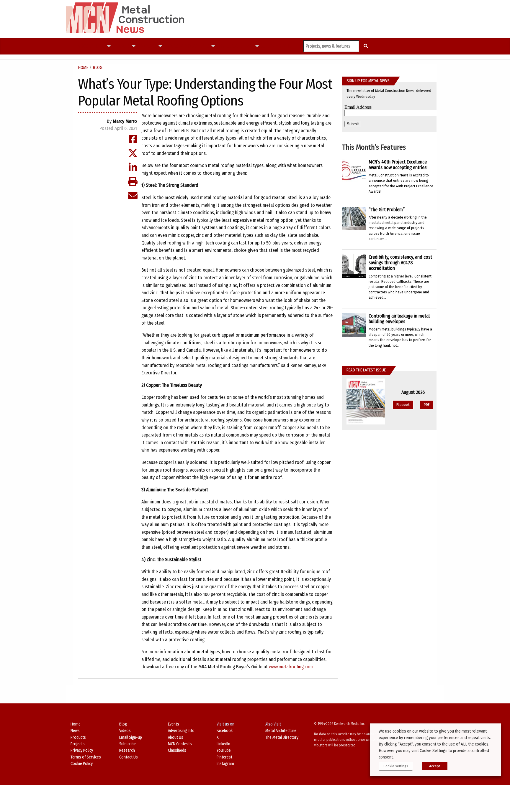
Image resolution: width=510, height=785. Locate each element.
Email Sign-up (130, 737)
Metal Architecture (280, 730)
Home (83, 67)
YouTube (224, 750)
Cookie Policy (82, 763)
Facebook (225, 730)
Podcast (172, 46)
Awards (201, 46)
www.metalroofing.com (291, 667)
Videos (187, 46)
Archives (244, 46)
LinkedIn (223, 743)
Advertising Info (181, 730)
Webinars (226, 46)
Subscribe (270, 46)
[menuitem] (83, 46)
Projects (121, 46)
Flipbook (403, 404)
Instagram (225, 763)
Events (173, 724)
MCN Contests (180, 743)
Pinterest (224, 757)
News (83, 46)
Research (127, 750)
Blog (97, 67)
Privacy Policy (82, 750)
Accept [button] (434, 766)
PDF (426, 404)
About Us (175, 737)
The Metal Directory (281, 737)
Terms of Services (86, 757)
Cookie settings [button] (395, 766)
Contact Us (128, 757)
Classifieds (177, 750)
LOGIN (286, 46)
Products (146, 46)
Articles (96, 46)
